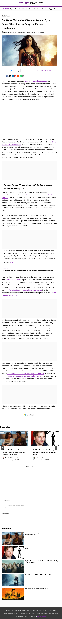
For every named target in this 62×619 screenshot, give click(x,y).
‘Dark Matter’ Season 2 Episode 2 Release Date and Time (38, 575)
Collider (9, 280)
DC (12, 610)
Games (35, 610)
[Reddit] (18, 76)
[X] (10, 76)
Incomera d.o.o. (41, 617)
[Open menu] (3, 3)
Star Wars (18, 610)
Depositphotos (53, 613)
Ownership (44, 613)
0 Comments (40, 32)
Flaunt (11, 262)
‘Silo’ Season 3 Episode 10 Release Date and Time (37, 588)
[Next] (56, 448)
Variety (18, 280)
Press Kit (22, 613)
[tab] (26, 466)
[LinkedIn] (13, 76)
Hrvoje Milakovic (42, 458)
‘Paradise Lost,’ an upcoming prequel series (25, 290)
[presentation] (14, 438)
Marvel (8, 610)
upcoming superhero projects (36, 81)
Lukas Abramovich (11, 32)
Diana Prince (30, 195)
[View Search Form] (58, 3)
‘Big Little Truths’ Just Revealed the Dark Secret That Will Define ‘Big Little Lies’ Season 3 (41, 561)
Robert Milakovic (12, 458)
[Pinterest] (15, 76)
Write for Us (42, 610)
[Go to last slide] (2, 448)
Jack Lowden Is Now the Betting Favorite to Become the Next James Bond (44, 452)
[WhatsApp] (21, 76)
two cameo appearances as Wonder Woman (24, 376)
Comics (29, 610)
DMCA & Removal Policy (11, 613)
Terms (38, 613)
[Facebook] (7, 76)
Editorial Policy (46, 70)
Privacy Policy (30, 613)
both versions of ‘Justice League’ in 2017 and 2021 (25, 373)
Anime (24, 610)
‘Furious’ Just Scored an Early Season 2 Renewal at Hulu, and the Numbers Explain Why (14, 452)
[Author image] (3, 32)
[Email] (23, 76)
